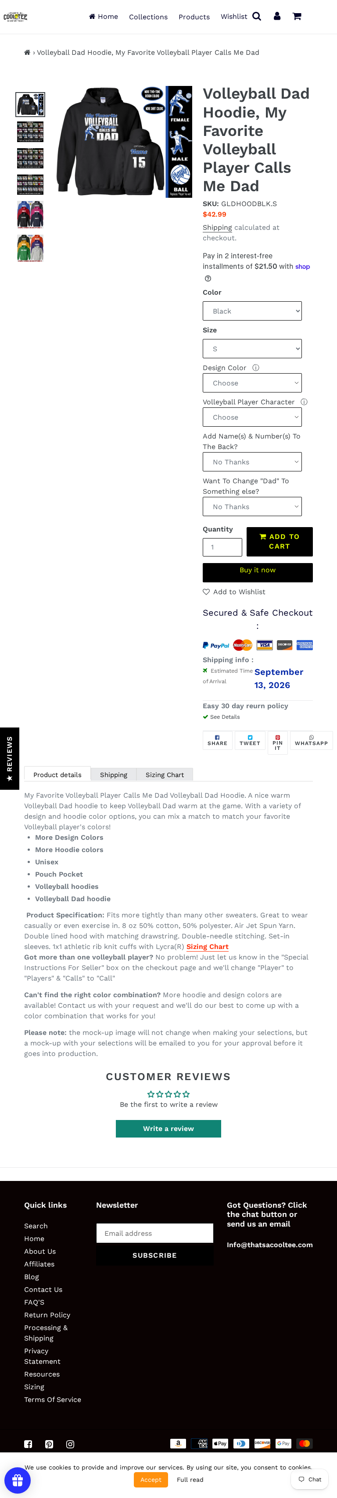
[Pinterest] (49, 1444)
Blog (31, 1277)
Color (212, 292)
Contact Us (43, 1289)
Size (210, 330)
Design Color (226, 368)
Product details (57, 775)
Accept (150, 1479)
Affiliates (39, 1264)
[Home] (27, 52)
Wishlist (234, 16)
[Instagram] (70, 1444)
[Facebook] (28, 1444)
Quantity (218, 529)
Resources (42, 1374)
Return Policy (47, 1315)
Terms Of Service (52, 1399)
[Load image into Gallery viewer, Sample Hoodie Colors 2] (30, 248)
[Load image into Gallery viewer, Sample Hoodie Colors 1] (30, 214)
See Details (225, 716)
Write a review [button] (168, 1128)
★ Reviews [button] (9, 758)
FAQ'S (34, 1302)
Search (36, 1226)
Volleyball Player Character (250, 402)
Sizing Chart (165, 775)
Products (194, 17)
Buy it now (258, 570)
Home (107, 16)
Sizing (34, 1387)
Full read (190, 1479)
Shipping (217, 227)
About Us (40, 1251)
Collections (148, 17)
